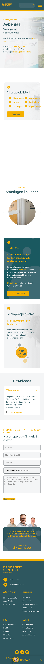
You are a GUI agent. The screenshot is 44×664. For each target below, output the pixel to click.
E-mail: (6, 46)
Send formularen (9, 499)
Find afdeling (27, 628)
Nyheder (7, 635)
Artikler (6, 631)
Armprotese (34, 98)
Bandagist (26, 597)
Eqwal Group (8, 638)
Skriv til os (26, 631)
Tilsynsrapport (16, 412)
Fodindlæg (34, 102)
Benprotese (18, 98)
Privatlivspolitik (10, 624)
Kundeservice (27, 624)
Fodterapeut (27, 608)
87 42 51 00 (14, 579)
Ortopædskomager (30, 604)
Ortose (16, 102)
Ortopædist (26, 601)
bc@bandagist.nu (17, 584)
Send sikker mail (29, 635)
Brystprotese (35, 106)
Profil (5, 628)
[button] (40, 5)
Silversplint (18, 106)
